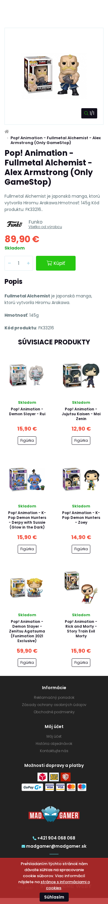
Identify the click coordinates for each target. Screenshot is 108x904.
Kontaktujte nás (54, 750)
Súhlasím (54, 897)
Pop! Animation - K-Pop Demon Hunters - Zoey (81, 517)
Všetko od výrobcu (45, 226)
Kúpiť (59, 263)
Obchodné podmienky (54, 711)
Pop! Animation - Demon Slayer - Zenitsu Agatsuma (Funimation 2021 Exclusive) (27, 631)
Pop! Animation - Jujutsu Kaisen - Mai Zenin (81, 413)
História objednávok (54, 743)
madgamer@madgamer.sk (56, 846)
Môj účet (54, 736)
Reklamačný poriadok (54, 697)
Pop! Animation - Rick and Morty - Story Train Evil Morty (81, 629)
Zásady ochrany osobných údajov (54, 704)
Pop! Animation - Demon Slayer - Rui (27, 411)
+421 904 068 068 (56, 838)
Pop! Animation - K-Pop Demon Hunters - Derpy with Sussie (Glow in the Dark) (27, 520)
